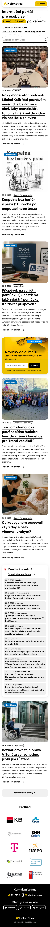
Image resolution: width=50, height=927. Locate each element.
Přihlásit (34, 365)
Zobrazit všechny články (19, 574)
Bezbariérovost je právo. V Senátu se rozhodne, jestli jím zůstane (22, 754)
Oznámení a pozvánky (12, 27)
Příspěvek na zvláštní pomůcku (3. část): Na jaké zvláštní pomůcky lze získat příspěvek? (20, 297)
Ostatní (17, 91)
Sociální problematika (23, 195)
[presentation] (25, 67)
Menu (42, 3)
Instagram (40, 907)
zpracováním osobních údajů (32, 370)
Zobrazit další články (23, 792)
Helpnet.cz (15, 4)
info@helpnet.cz (34, 895)
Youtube (25, 907)
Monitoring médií (33, 31)
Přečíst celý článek (11, 143)
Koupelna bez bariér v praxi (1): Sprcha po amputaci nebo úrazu (19, 204)
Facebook (11, 907)
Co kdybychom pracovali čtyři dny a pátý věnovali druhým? (22, 527)
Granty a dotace (9, 31)
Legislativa (18, 286)
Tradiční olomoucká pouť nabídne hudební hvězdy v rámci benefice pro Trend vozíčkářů (22, 434)
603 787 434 (16, 895)
